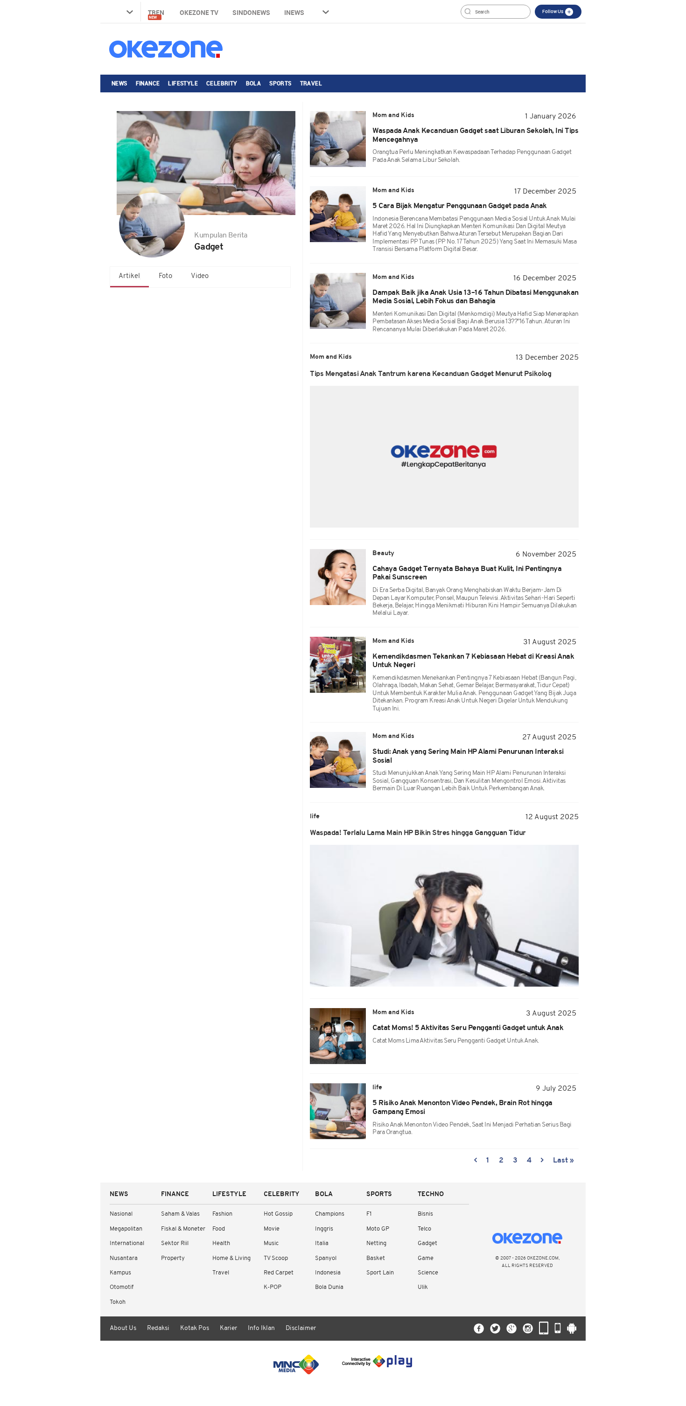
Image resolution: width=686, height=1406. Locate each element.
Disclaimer (301, 1328)
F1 (368, 1214)
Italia (322, 1243)
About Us (123, 1328)
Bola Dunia (329, 1287)
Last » (563, 1160)
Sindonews (251, 12)
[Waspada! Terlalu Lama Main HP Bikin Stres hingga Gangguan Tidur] (444, 916)
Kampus (120, 1273)
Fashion (222, 1214)
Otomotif (121, 1287)
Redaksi (158, 1328)
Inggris (324, 1229)
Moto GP (377, 1229)
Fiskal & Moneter (183, 1229)
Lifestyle (183, 83)
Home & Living (231, 1258)
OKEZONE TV (199, 12)
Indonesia (328, 1273)
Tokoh (118, 1302)
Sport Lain (380, 1273)
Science (428, 1273)
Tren (157, 14)
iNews (294, 12)
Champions (329, 1214)
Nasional (121, 1214)
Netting (376, 1243)
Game (426, 1258)
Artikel (129, 276)
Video (200, 276)
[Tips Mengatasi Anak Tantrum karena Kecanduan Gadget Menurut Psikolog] (444, 457)
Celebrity (222, 83)
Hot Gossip (278, 1214)
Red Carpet (279, 1273)
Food (218, 1229)
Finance (148, 83)
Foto (165, 276)
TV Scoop (276, 1258)
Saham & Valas (180, 1214)
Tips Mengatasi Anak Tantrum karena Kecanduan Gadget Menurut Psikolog (430, 374)
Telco (424, 1229)
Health (221, 1243)
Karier (228, 1328)
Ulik (423, 1287)
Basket (375, 1258)
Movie (272, 1229)
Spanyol (325, 1258)
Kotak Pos (194, 1328)
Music (271, 1243)
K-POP (272, 1287)
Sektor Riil (175, 1243)
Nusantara (124, 1258)
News (119, 83)
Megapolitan (126, 1229)
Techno (431, 1194)
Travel (311, 83)
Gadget (427, 1243)
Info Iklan (261, 1328)
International (127, 1243)
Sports (280, 83)
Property (173, 1258)
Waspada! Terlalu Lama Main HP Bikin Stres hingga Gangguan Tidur (418, 833)
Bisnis (425, 1214)
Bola (253, 83)
